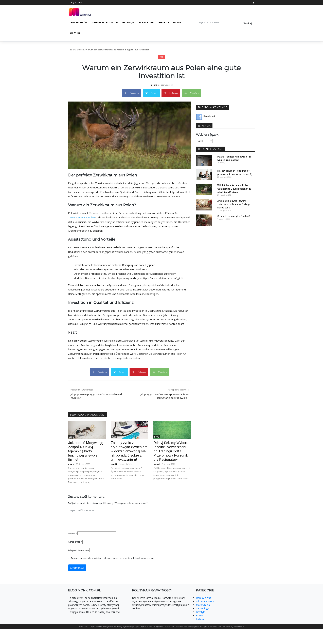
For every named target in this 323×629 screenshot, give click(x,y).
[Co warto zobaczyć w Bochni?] (204, 220)
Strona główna (77, 49)
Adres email (75, 541)
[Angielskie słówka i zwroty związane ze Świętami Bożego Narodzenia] (204, 204)
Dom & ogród (78, 22)
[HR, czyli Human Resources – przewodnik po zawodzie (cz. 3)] (204, 174)
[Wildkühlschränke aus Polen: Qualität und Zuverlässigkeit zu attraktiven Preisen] (204, 189)
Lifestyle (163, 22)
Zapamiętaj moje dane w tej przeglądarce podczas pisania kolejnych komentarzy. (112, 558)
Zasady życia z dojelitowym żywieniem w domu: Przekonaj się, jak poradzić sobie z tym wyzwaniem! (129, 451)
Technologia (145, 22)
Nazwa (72, 533)
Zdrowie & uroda (101, 22)
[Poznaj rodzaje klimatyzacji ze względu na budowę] (204, 160)
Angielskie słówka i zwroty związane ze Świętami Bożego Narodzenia (233, 204)
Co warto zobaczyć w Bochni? (233, 216)
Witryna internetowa (78, 550)
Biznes (177, 22)
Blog (161, 57)
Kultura (75, 33)
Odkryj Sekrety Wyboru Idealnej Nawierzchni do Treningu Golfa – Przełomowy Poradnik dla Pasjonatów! (170, 451)
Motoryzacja (125, 22)
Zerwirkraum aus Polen (81, 217)
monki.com (239, 626)
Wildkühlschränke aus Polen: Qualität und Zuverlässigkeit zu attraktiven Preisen (234, 188)
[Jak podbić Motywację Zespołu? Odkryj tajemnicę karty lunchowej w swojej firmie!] (87, 429)
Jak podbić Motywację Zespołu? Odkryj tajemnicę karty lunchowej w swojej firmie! (85, 451)
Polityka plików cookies (210, 626)
